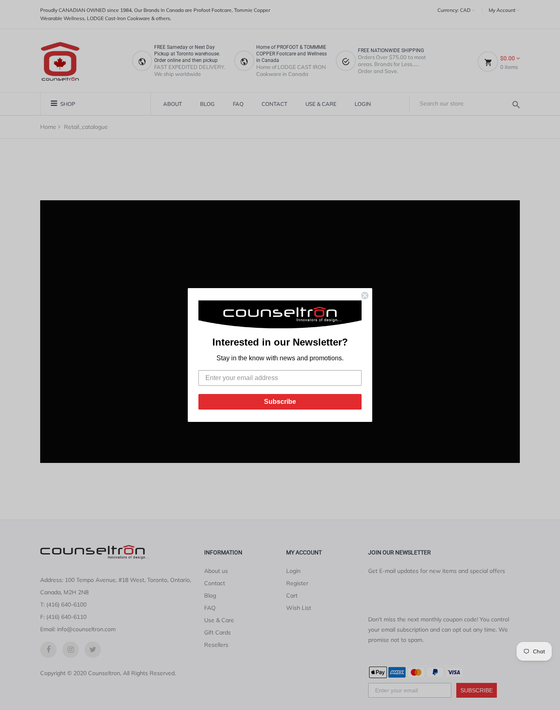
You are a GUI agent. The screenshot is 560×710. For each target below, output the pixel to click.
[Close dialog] (365, 295)
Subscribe (280, 401)
